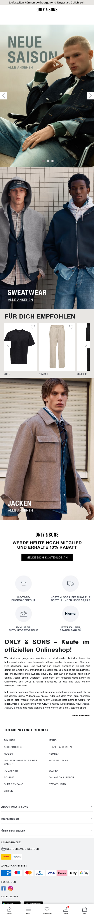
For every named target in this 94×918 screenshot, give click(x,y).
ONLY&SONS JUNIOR (61, 777)
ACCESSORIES (13, 747)
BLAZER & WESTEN (60, 747)
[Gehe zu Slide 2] (48, 161)
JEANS (53, 740)
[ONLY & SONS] (47, 10)
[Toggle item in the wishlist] (36, 327)
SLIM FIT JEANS (13, 784)
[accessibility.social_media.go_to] (3, 889)
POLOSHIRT (11, 770)
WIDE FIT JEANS (58, 760)
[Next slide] (90, 95)
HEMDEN (54, 753)
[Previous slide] (3, 95)
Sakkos (18, 707)
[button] (47, 3)
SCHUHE (9, 777)
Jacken (8, 707)
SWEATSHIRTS (57, 784)
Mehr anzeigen (81, 715)
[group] (22, 349)
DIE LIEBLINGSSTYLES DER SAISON (20, 762)
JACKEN (53, 770)
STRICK (8, 791)
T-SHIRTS (9, 740)
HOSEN (8, 753)
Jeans (85, 704)
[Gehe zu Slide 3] (52, 161)
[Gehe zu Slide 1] (43, 161)
